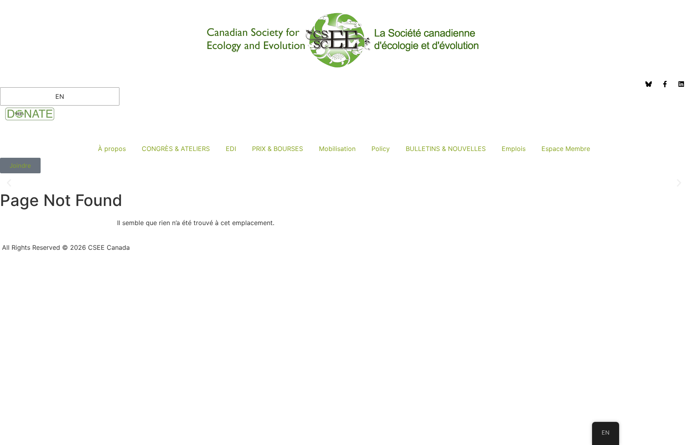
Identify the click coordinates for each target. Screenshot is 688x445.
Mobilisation (337, 149)
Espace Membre (565, 149)
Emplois (514, 149)
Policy (380, 149)
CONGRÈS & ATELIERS (176, 149)
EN (59, 96)
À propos (112, 149)
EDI (231, 149)
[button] (9, 183)
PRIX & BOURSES (277, 149)
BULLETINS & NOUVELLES (446, 149)
